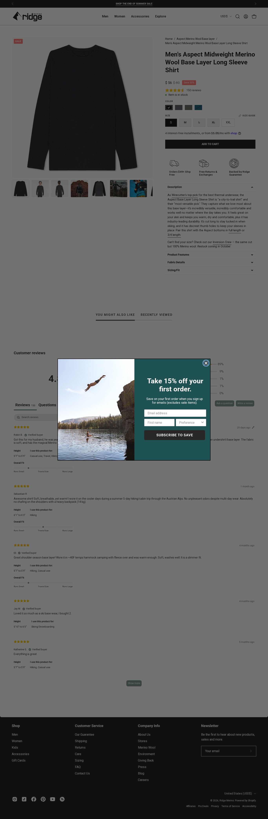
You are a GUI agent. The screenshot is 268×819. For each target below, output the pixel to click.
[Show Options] (202, 422)
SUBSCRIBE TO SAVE (174, 435)
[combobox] (190, 422)
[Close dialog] (206, 363)
